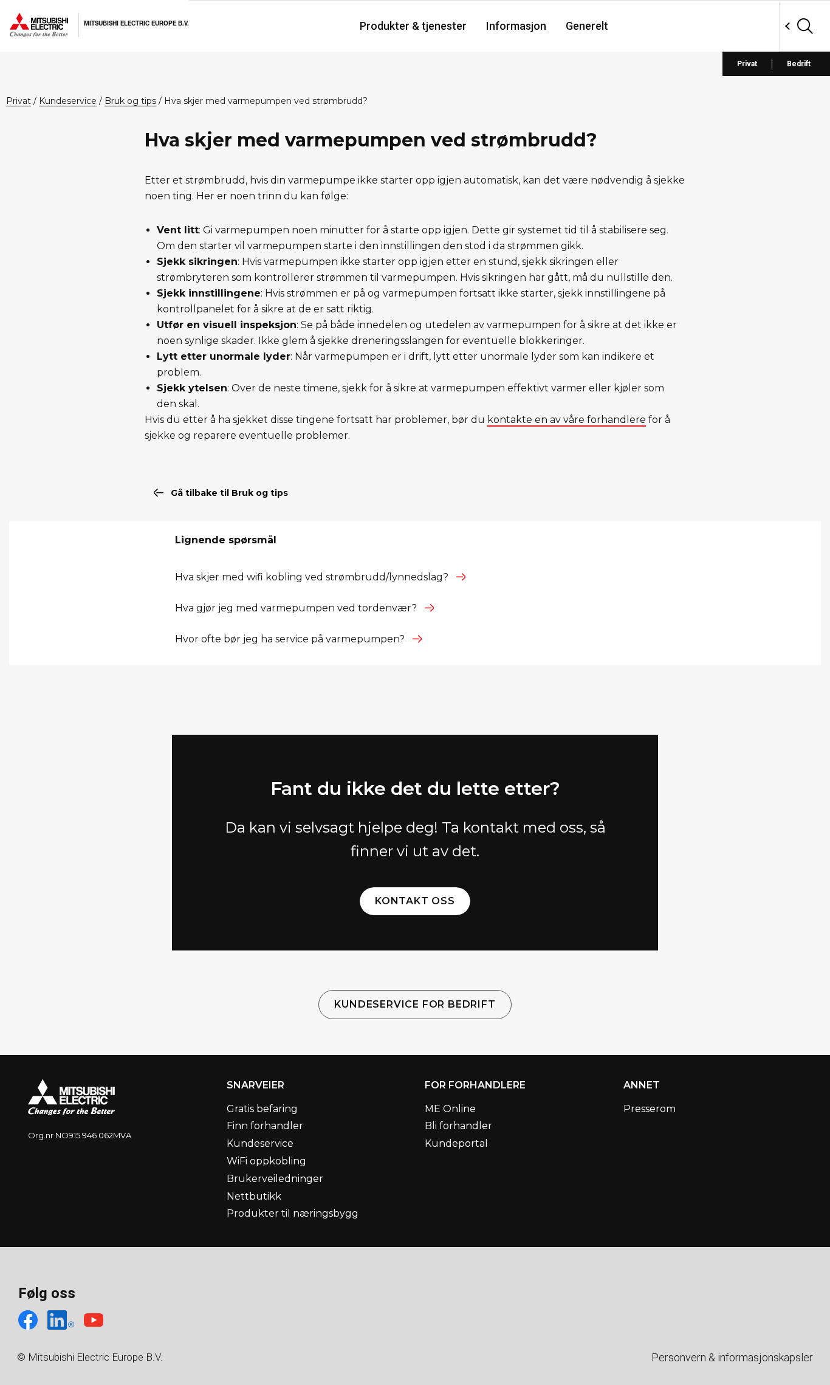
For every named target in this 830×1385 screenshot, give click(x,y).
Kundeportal (456, 1143)
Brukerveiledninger (275, 1178)
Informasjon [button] (516, 25)
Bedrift (799, 64)
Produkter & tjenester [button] (413, 25)
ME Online (450, 1109)
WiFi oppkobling (266, 1161)
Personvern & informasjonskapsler (732, 1357)
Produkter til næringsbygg (292, 1213)
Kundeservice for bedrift (414, 1004)
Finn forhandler (265, 1126)
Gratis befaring (262, 1109)
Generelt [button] (587, 25)
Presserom (649, 1109)
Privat (747, 64)
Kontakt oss (415, 901)
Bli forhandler (458, 1126)
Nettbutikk (254, 1196)
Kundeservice (260, 1143)
